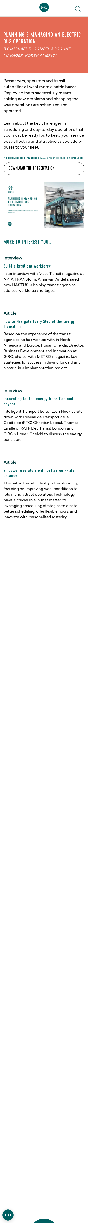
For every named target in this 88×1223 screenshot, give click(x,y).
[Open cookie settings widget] (8, 1215)
